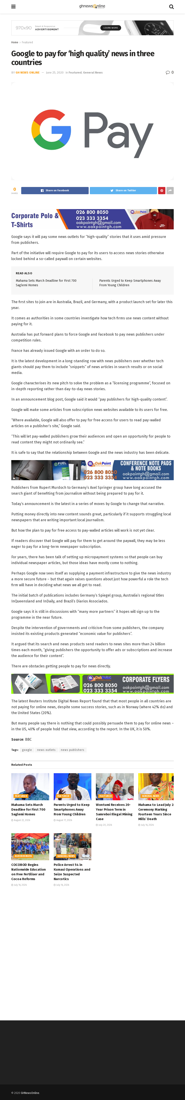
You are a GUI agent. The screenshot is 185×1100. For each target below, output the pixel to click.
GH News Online (27, 72)
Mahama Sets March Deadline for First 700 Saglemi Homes (28, 809)
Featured (27, 42)
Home (14, 42)
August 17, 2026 (64, 820)
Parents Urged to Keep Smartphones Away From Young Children (72, 809)
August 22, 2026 (21, 820)
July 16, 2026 (147, 825)
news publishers (72, 750)
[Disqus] (92, 953)
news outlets (46, 750)
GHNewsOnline (30, 1093)
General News (93, 72)
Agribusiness (23, 856)
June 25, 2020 (55, 72)
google (27, 750)
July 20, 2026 (105, 825)
